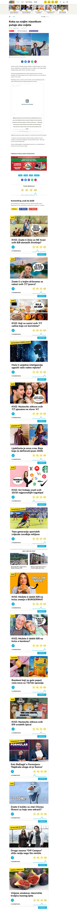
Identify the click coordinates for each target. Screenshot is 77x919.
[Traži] (60, 2)
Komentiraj (42, 254)
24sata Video (16, 28)
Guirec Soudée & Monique (23, 131)
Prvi (14, 16)
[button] (1, 918)
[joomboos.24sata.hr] (11, 2)
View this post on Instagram (27, 104)
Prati (23, 31)
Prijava (14, 209)
